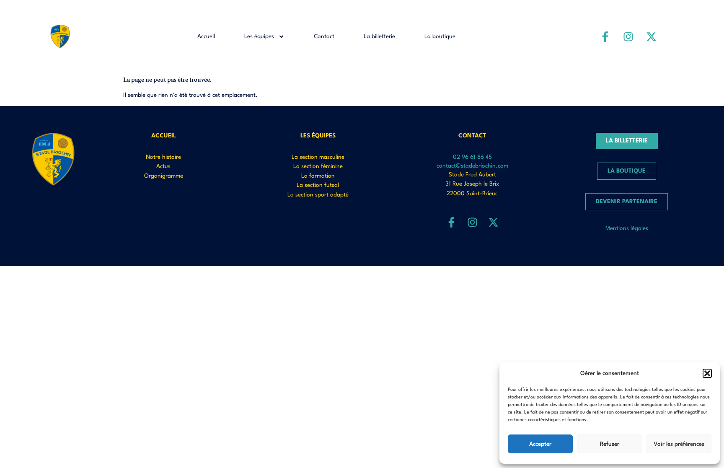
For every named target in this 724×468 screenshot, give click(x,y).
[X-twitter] (651, 36)
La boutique (439, 36)
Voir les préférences (679, 444)
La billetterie (379, 36)
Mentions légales (626, 228)
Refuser (609, 444)
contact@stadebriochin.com (472, 166)
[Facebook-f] (605, 36)
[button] (707, 373)
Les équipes (259, 36)
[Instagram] (628, 36)
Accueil (206, 36)
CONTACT (472, 136)
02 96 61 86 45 (472, 157)
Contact (324, 36)
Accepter (540, 444)
